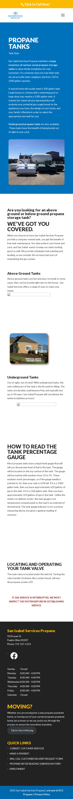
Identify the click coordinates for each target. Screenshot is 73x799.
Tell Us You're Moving (22, 730)
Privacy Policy (42, 794)
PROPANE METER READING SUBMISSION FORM (35, 763)
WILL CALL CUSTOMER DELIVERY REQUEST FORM (36, 758)
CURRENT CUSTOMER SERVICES (27, 748)
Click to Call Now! (37, 4)
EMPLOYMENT (17, 768)
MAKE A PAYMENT (19, 753)
